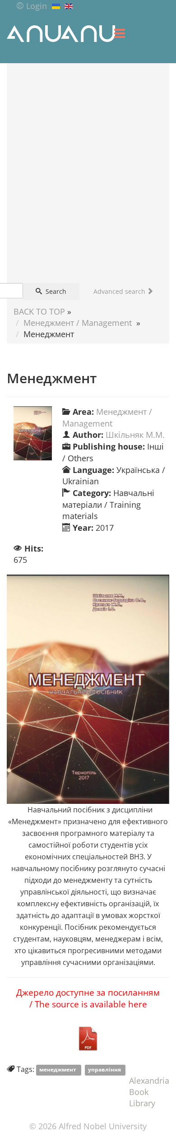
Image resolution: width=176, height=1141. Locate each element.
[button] (31, 5)
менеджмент (58, 1070)
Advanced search (120, 291)
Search (55, 291)
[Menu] (119, 33)
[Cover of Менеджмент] (33, 433)
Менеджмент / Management (77, 322)
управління (105, 1070)
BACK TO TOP (39, 311)
